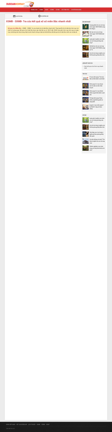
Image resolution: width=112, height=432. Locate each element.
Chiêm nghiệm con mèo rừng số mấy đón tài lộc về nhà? (97, 148)
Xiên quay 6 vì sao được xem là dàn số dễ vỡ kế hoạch (96, 85)
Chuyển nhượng (76, 9)
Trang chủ (34, 9)
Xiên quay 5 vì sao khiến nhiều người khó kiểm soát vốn (97, 92)
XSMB (41, 9)
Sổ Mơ (58, 9)
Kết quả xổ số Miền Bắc (14, 28)
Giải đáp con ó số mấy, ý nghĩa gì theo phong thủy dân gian (97, 134)
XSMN (52, 9)
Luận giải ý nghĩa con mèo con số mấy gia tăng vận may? (97, 40)
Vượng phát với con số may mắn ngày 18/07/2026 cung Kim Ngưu (97, 26)
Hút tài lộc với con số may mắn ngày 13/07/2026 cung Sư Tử (97, 47)
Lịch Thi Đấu (31, 424)
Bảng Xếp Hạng (10, 424)
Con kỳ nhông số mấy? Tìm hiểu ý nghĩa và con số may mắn (97, 141)
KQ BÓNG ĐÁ (44, 16)
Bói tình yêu (65, 9)
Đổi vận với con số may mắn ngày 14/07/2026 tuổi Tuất (97, 33)
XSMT (46, 9)
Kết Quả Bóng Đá (22, 424)
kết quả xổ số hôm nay (93, 66)
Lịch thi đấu (19, 16)
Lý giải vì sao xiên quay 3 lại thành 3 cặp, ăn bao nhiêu (96, 106)
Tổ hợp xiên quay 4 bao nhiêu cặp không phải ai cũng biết (96, 99)
